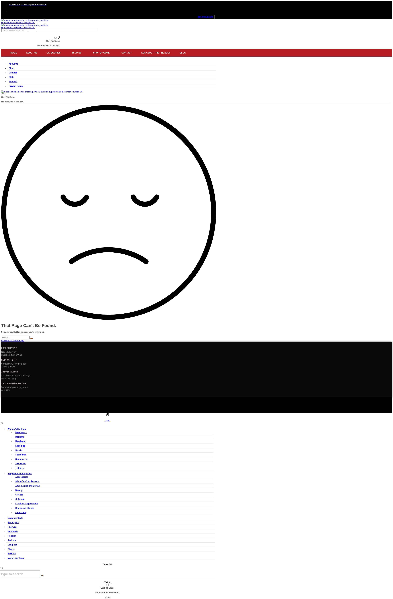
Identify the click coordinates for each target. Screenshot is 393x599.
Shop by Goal (101, 53)
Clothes (19, 494)
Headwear (20, 441)
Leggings (20, 446)
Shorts (18, 450)
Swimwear (20, 463)
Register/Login (205, 16)
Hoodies (12, 536)
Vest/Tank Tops (16, 558)
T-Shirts (19, 468)
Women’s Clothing (17, 429)
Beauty (18, 490)
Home (13, 53)
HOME (107, 421)
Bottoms (19, 437)
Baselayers (21, 432)
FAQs (11, 77)
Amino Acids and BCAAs (27, 486)
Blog (183, 53)
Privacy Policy (16, 86)
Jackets (12, 540)
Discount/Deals (15, 518)
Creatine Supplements (26, 503)
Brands (76, 53)
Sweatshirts (21, 459)
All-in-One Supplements (27, 481)
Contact (126, 53)
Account (13, 81)
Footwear (12, 527)
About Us (31, 53)
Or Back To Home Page (12, 340)
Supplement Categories (20, 473)
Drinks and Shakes (24, 508)
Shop (11, 68)
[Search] (31, 338)
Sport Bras (20, 454)
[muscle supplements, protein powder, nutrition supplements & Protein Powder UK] (30, 22)
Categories (53, 53)
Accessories (21, 477)
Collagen (19, 499)
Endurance (20, 512)
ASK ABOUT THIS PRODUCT (155, 53)
